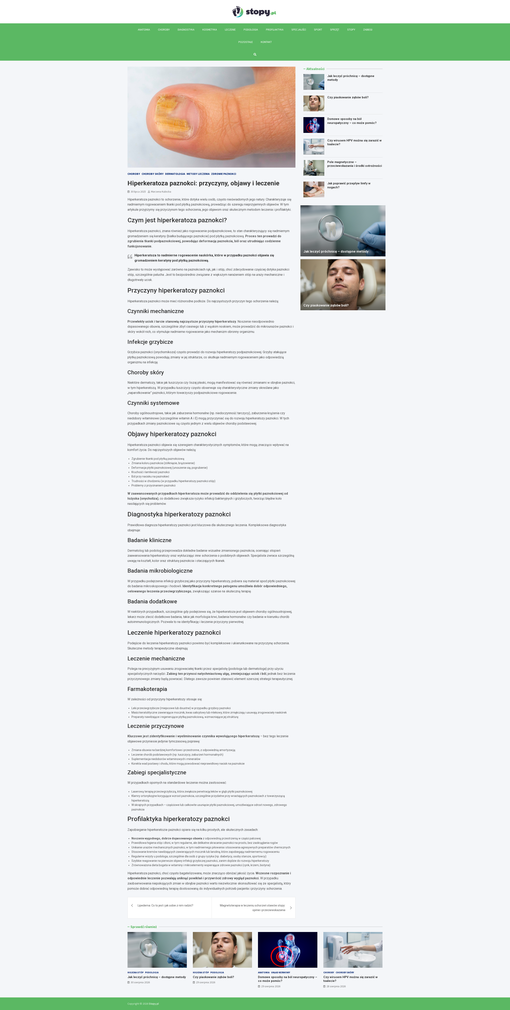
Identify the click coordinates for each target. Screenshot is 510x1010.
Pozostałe (245, 42)
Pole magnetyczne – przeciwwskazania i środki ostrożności (354, 164)
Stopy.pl (154, 1003)
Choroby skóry (153, 174)
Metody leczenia (198, 174)
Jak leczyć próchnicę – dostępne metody (336, 251)
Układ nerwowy (280, 972)
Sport (318, 29)
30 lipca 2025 (138, 191)
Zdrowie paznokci (223, 174)
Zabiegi (367, 29)
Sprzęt (334, 29)
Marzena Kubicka (161, 191)
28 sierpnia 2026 (336, 986)
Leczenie (230, 29)
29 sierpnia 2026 (205, 982)
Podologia (251, 29)
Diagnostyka (186, 29)
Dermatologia (175, 174)
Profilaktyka (274, 29)
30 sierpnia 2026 (140, 982)
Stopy (351, 29)
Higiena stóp (135, 972)
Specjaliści (298, 29)
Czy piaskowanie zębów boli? (348, 97)
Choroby (164, 29)
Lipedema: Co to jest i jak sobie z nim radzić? (165, 905)
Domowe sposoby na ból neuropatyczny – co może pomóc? (352, 121)
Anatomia (144, 29)
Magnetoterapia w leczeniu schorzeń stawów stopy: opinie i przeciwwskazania (252, 907)
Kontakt (266, 42)
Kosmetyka (209, 29)
